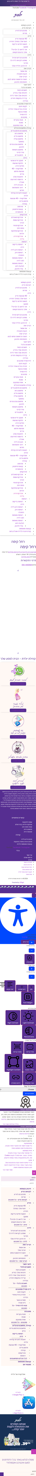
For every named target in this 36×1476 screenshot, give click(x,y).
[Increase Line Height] (32, 969)
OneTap (24, 937)
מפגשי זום (27, 1364)
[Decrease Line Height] (32, 977)
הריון (29, 36)
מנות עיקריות (18, 120)
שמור (10, 1170)
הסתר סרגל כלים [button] (28, 942)
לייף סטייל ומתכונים (24, 104)
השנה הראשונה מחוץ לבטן (17, 79)
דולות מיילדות (12, 552)
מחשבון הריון (18, 136)
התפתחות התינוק (20, 82)
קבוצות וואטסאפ (25, 271)
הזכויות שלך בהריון (20, 93)
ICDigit (22, 882)
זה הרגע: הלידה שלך (19, 66)
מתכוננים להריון (21, 30)
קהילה (24, 204)
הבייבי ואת (27, 68)
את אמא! (24, 71)
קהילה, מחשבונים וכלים (22, 128)
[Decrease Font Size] (32, 950)
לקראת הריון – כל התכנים (17, 1200)
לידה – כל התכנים (20, 1241)
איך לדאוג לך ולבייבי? (19, 49)
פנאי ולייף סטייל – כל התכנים (19, 1306)
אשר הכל (6, 1124)
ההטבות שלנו (18, 177)
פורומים (20, 206)
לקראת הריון (26, 28)
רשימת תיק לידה (17, 250)
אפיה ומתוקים (18, 125)
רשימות (24, 242)
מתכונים (24, 117)
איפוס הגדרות (29, 1093)
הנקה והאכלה (22, 74)
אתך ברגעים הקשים (20, 52)
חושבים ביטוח (22, 90)
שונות (21, 122)
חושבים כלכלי (26, 87)
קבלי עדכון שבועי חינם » (18, 5)
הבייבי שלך (23, 76)
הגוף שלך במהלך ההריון (18, 41)
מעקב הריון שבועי (17, 160)
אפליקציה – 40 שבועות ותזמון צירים (18, 171)
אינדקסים (23, 215)
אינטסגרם (19, 212)
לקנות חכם (23, 106)
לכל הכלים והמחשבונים (18, 1358)
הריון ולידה (20, 552)
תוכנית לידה (18, 185)
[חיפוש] (2, 1474)
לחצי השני (27, 85)
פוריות (25, 33)
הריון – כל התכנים (20, 1225)
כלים (25, 158)
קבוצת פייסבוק (17, 209)
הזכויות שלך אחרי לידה (18, 95)
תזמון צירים (19, 155)
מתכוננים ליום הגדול (19, 58)
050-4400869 (27, 565)
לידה (29, 55)
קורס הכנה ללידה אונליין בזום (20, 274)
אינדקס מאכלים (17, 217)
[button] (34, 895)
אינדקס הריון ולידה (30, 552)
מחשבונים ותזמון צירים (19, 131)
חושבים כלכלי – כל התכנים (20, 1284)
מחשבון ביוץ (19, 133)
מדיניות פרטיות (24, 1134)
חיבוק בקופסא (26, 25)
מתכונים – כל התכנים (19, 1322)
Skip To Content (30, 1086)
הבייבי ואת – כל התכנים (18, 1261)
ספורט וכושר (22, 112)
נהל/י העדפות (13, 1124)
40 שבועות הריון (21, 39)
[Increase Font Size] (32, 942)
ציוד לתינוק (19, 269)
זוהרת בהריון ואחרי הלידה (17, 109)
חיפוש (34, 1177)
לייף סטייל (23, 114)
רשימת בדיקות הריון (17, 1335)
